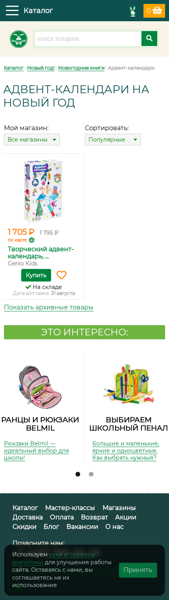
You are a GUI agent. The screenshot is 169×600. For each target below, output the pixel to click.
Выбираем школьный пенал (128, 424)
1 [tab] (78, 474)
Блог (51, 526)
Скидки (25, 526)
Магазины (119, 508)
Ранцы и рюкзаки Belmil (40, 424)
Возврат (94, 517)
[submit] (149, 38)
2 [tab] (91, 474)
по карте (17, 240)
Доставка (28, 517)
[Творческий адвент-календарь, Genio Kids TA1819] (44, 191)
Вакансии (82, 526)
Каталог (14, 68)
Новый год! (41, 68)
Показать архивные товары (49, 307)
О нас (114, 526)
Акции (125, 517)
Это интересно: (84, 332)
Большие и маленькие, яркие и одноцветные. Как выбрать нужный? (125, 450)
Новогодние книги (81, 68)
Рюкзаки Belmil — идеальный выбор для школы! (36, 450)
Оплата (62, 517)
